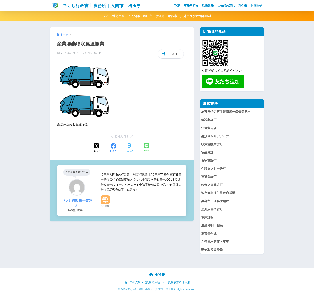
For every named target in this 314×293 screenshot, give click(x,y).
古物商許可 (209, 160)
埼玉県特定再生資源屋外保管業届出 (226, 111)
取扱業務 (208, 5)
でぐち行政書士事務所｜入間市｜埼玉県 (101, 5)
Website (105, 206)
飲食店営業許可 (212, 185)
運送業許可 (209, 176)
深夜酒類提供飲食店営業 (218, 193)
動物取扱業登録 (212, 249)
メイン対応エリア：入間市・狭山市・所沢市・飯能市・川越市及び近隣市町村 (157, 16)
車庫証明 (207, 217)
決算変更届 (209, 128)
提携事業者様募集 (179, 282)
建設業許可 (209, 120)
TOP (177, 5)
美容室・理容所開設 (215, 201)
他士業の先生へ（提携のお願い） (144, 282)
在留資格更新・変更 (215, 241)
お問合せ (256, 5)
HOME (159, 274)
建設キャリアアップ (215, 136)
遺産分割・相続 (212, 225)
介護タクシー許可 (213, 168)
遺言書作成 (209, 233)
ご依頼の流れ (226, 5)
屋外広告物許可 (212, 209)
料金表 (242, 5)
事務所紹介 (191, 5)
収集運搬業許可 (212, 144)
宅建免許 (207, 152)
